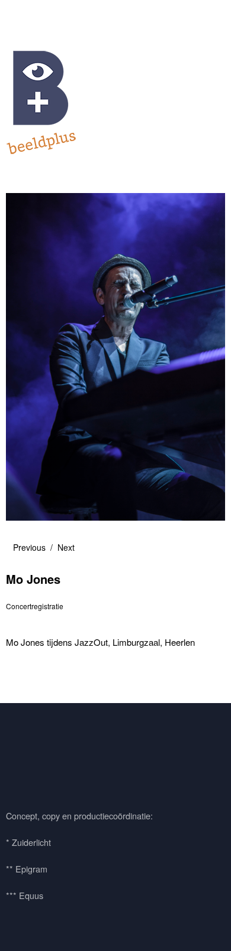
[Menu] (21, 15)
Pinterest (53, 753)
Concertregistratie (34, 606)
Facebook (21, 753)
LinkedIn (85, 753)
